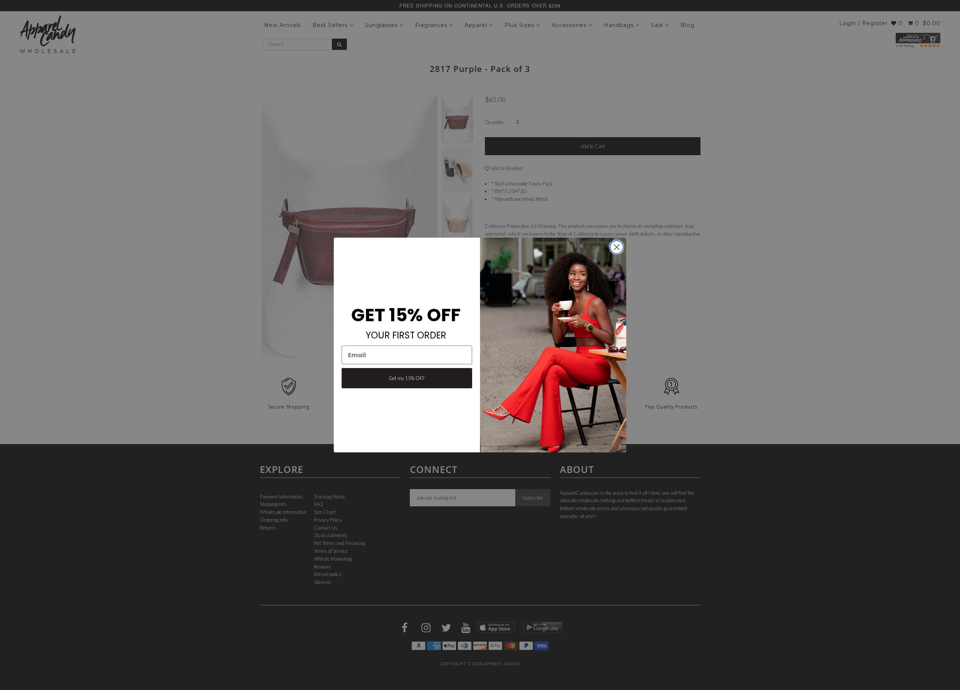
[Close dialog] (616, 247)
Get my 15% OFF (407, 378)
